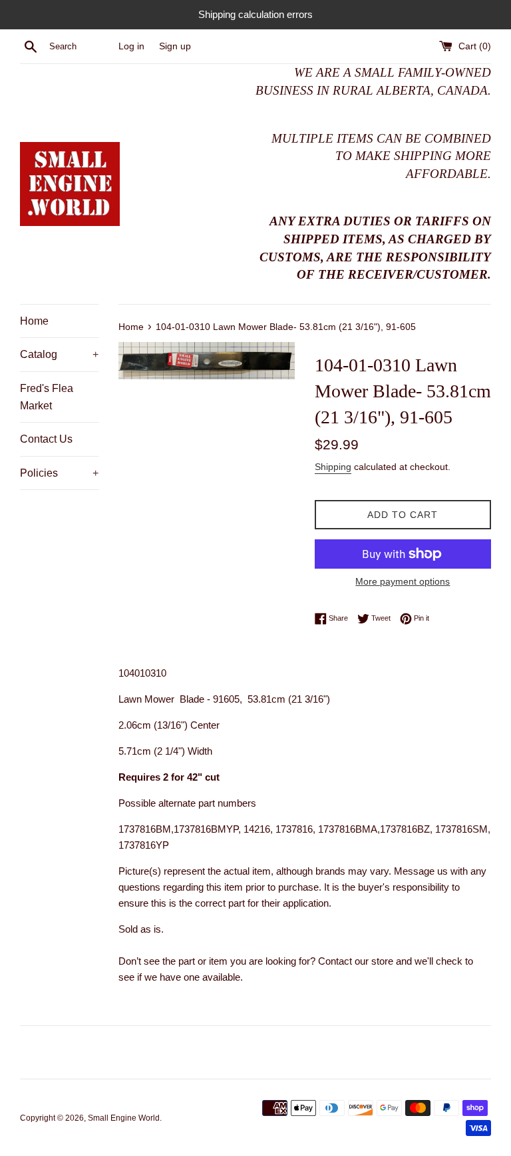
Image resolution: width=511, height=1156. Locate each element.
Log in (131, 46)
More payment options (402, 581)
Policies (59, 473)
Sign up (175, 46)
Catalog (59, 354)
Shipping (333, 466)
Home (34, 321)
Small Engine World (124, 1118)
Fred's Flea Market (46, 397)
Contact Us (46, 439)
